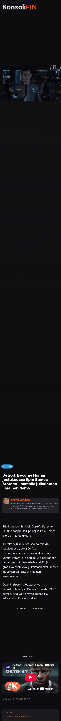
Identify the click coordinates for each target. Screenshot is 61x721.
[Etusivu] (26, 7)
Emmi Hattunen (20, 499)
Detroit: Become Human (19, 716)
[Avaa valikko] (55, 7)
